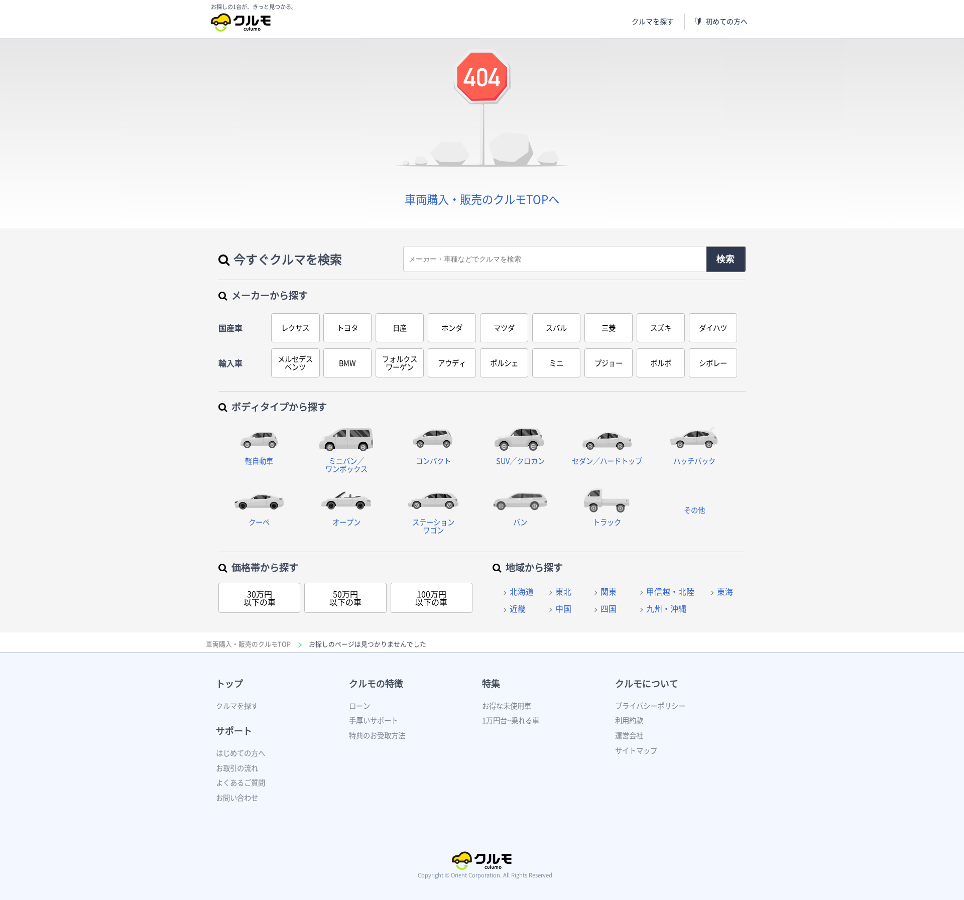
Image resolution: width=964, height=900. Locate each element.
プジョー (608, 362)
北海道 (522, 591)
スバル (556, 327)
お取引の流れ (237, 768)
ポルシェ (504, 362)
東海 (725, 591)
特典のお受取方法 (377, 735)
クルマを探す (653, 21)
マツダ (504, 327)
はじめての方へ (240, 752)
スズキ (660, 327)
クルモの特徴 (376, 683)
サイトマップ (636, 750)
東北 (563, 591)
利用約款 (629, 720)
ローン (359, 705)
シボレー (713, 362)
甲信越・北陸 (670, 591)
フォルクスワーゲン (399, 362)
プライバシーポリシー (650, 705)
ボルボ (660, 362)
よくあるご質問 (240, 782)
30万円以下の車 (260, 598)
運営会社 (629, 735)
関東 (608, 591)
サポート (234, 730)
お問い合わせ (237, 797)
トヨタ (347, 327)
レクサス (295, 327)
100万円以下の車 (431, 598)
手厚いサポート (373, 720)
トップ (229, 683)
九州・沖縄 (666, 608)
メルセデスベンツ (295, 362)
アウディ (452, 362)
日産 (400, 327)
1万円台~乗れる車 (510, 720)
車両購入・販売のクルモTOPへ (482, 199)
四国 (608, 608)
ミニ (556, 362)
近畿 (518, 608)
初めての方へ (726, 21)
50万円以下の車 (345, 598)
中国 (563, 608)
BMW (347, 362)
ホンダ (451, 327)
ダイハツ (713, 327)
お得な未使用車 (506, 705)
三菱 (608, 327)
